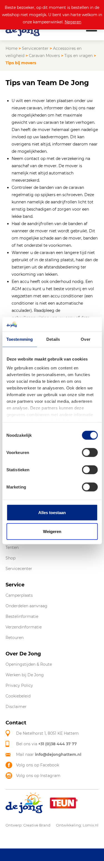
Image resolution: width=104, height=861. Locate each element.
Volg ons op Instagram (38, 775)
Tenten (12, 547)
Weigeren (52, 531)
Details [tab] (53, 339)
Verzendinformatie (24, 627)
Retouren (15, 637)
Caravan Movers (44, 55)
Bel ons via (46, 743)
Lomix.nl (90, 825)
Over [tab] (85, 339)
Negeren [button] (73, 21)
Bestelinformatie (22, 616)
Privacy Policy (19, 685)
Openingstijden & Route (29, 664)
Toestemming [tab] (19, 339)
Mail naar (48, 754)
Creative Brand (36, 825)
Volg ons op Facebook (37, 765)
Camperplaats (19, 595)
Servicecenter (35, 48)
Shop (11, 558)
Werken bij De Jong (25, 674)
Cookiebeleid (18, 696)
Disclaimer (16, 706)
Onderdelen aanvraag (26, 605)
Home (11, 48)
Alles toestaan (52, 512)
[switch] (90, 452)
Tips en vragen (78, 55)
